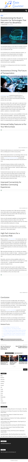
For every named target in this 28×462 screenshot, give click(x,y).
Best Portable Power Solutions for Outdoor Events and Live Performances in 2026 (4, 363)
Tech (4, 13)
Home (1, 13)
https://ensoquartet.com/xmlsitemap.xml (8, 452)
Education (2, 379)
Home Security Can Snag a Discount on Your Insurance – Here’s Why (14, 408)
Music (2, 395)
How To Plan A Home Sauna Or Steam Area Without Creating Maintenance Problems (12, 428)
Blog (1, 375)
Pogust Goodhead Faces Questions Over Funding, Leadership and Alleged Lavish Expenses (13, 419)
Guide (2, 389)
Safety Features (3, 340)
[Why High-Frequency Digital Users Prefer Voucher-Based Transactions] (14, 358)
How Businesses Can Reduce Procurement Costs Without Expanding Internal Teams (14, 412)
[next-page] (14, 366)
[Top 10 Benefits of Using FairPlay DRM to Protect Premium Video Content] (23, 358)
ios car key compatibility (11, 310)
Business (2, 377)
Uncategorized (3, 402)
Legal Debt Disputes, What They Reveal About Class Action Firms (13, 434)
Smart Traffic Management (18, 340)
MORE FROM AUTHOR (18, 353)
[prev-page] (13, 366)
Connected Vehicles (18, 339)
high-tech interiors (11, 239)
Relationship (3, 397)
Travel (2, 400)
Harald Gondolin (4, 24)
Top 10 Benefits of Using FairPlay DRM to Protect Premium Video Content (23, 363)
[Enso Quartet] (14, 4)
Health (2, 391)
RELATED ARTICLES (9, 353)
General (2, 385)
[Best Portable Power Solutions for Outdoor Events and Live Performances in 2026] (5, 358)
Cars (12, 339)
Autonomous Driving (7, 339)
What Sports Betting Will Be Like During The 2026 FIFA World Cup (13, 425)
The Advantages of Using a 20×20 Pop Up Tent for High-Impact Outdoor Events (12, 431)
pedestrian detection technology (11, 157)
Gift (1, 387)
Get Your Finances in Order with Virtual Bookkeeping (6, 348)
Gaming (2, 383)
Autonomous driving (5, 95)
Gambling (2, 381)
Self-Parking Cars (10, 340)
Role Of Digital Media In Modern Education (21, 347)
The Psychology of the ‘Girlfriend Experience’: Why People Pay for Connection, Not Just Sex (13, 422)
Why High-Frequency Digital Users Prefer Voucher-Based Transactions (13, 363)
